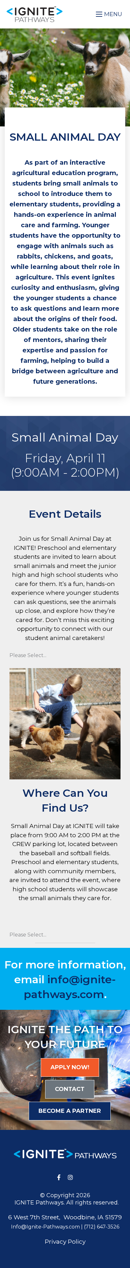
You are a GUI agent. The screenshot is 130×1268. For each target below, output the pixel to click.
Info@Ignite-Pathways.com (45, 1227)
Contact (70, 1089)
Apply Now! (69, 1067)
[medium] (59, 1177)
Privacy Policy (65, 1241)
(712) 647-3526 (101, 1227)
